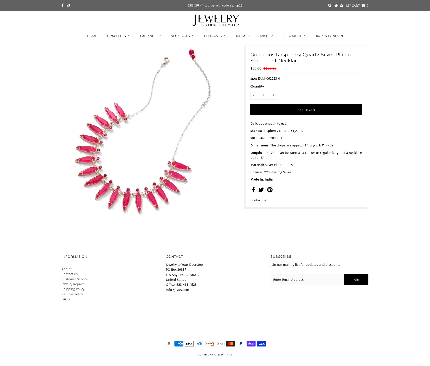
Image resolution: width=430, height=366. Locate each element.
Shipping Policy (73, 289)
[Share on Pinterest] (270, 191)
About (66, 269)
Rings (241, 36)
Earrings (148, 36)
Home (92, 36)
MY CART (357, 5)
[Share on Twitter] (261, 191)
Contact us (258, 200)
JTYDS (228, 354)
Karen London (329, 36)
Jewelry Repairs (73, 284)
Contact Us (70, 274)
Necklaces (180, 36)
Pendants (213, 36)
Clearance (292, 36)
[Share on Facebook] (253, 191)
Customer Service (75, 279)
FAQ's (66, 299)
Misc (264, 36)
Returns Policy (72, 294)
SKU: (253, 78)
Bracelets (116, 36)
